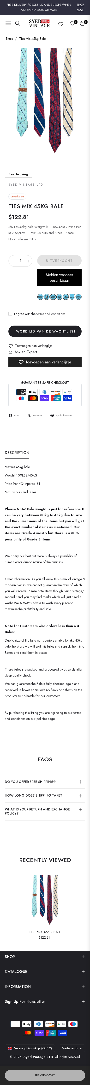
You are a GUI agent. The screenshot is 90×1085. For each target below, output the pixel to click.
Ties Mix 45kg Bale (45, 932)
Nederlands (70, 1048)
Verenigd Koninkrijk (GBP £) (33, 1048)
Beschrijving (18, 174)
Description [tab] (17, 452)
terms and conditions (50, 313)
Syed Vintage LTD (38, 1057)
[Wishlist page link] (60, 23)
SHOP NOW (80, 7)
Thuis (9, 38)
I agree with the (39, 313)
